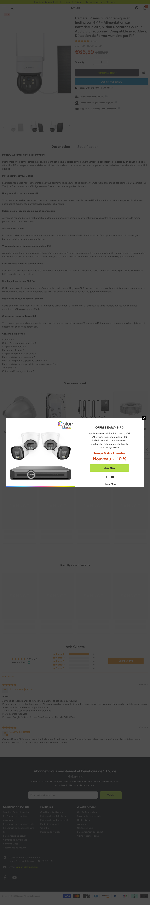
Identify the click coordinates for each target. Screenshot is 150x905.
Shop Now (109, 468)
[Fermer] (144, 418)
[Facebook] (106, 477)
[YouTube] (112, 477)
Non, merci (111, 484)
